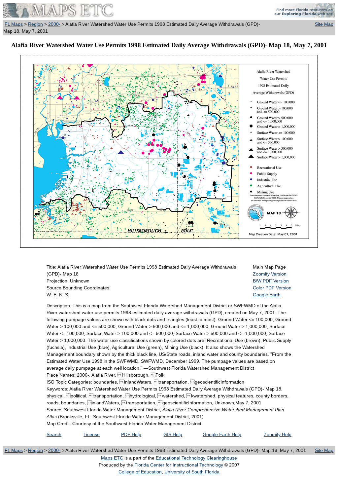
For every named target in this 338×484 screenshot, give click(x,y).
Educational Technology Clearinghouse (196, 458)
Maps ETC (112, 458)
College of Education (140, 471)
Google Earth (267, 294)
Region (35, 24)
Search (54, 434)
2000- (54, 24)
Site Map (324, 24)
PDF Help (131, 434)
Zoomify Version (270, 274)
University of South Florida (192, 471)
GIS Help (172, 434)
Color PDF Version (272, 287)
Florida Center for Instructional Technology (178, 464)
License (92, 434)
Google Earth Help (222, 434)
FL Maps (14, 24)
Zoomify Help (277, 434)
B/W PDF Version (271, 280)
